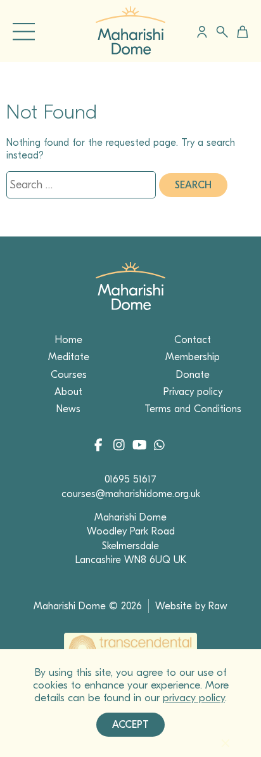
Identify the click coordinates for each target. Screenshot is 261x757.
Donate (193, 374)
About (68, 392)
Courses (69, 374)
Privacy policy (192, 392)
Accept (130, 724)
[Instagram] (121, 446)
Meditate (68, 357)
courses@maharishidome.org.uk (130, 494)
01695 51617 (130, 479)
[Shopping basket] (240, 31)
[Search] (222, 32)
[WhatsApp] (159, 446)
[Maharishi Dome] (130, 51)
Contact (192, 340)
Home (68, 340)
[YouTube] (140, 446)
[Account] (202, 31)
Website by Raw (191, 606)
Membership (192, 357)
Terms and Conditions (192, 409)
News (68, 409)
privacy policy (194, 698)
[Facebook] (102, 446)
